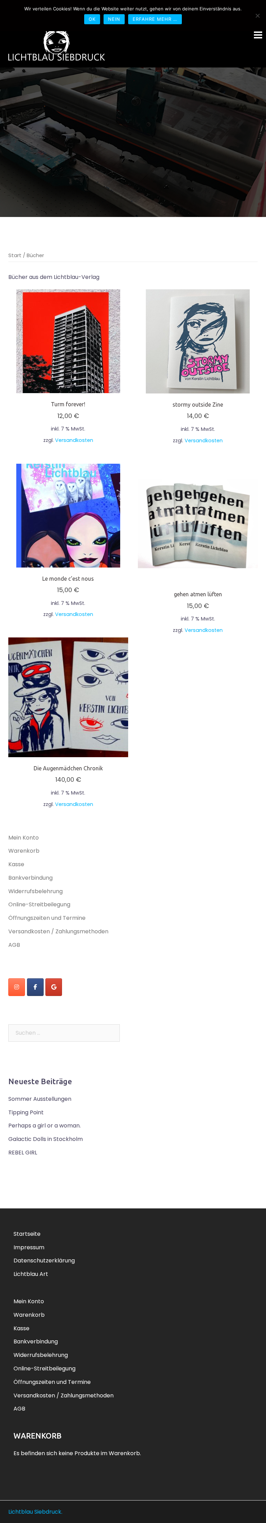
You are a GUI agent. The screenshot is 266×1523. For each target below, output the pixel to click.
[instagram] (16, 987)
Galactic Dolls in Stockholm (45, 1139)
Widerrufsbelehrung (35, 891)
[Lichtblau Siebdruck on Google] (53, 987)
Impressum (29, 1247)
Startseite (27, 1234)
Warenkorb (23, 851)
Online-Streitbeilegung (39, 904)
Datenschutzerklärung (44, 1260)
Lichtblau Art (31, 1274)
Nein (114, 19)
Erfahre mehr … (155, 19)
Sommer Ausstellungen (39, 1099)
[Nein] (257, 15)
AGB (14, 945)
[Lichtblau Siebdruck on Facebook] (35, 987)
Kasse (16, 864)
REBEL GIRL (22, 1153)
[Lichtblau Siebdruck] (56, 43)
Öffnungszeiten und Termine (47, 918)
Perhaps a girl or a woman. (44, 1126)
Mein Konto (23, 838)
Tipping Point (26, 1112)
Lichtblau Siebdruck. (35, 1512)
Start (14, 255)
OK (92, 19)
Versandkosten (74, 440)
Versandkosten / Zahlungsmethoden (58, 931)
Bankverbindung (30, 878)
